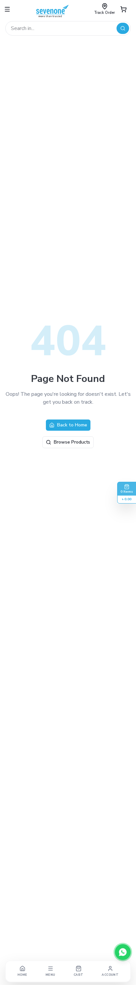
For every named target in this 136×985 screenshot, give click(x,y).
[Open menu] (7, 9)
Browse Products (72, 442)
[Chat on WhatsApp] (123, 952)
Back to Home (72, 425)
